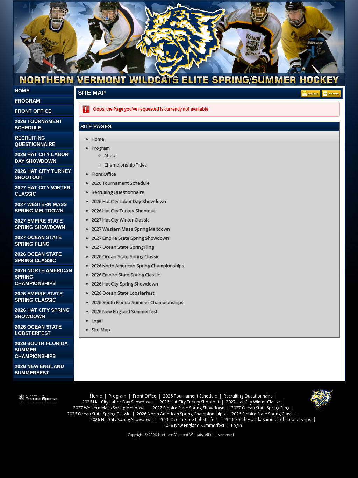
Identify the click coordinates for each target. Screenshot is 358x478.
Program (27, 101)
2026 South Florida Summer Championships (41, 349)
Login (97, 320)
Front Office (33, 111)
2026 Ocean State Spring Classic (38, 257)
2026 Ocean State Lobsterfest (38, 330)
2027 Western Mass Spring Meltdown (41, 207)
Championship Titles (125, 165)
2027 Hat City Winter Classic (42, 191)
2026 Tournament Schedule (38, 125)
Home (22, 90)
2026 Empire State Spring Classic (39, 297)
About (110, 155)
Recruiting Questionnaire (35, 141)
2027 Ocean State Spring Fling (38, 240)
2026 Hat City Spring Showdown (42, 313)
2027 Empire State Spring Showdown (40, 224)
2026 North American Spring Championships (43, 277)
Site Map (101, 329)
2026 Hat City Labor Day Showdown (42, 157)
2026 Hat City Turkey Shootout (43, 174)
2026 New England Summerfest (39, 369)
